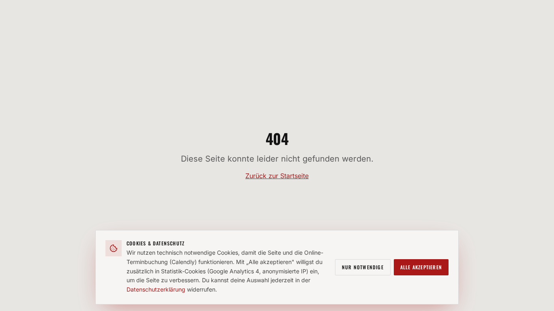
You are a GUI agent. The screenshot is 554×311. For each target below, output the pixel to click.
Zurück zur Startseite (277, 176)
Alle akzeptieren (421, 267)
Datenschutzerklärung (156, 289)
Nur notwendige (363, 267)
